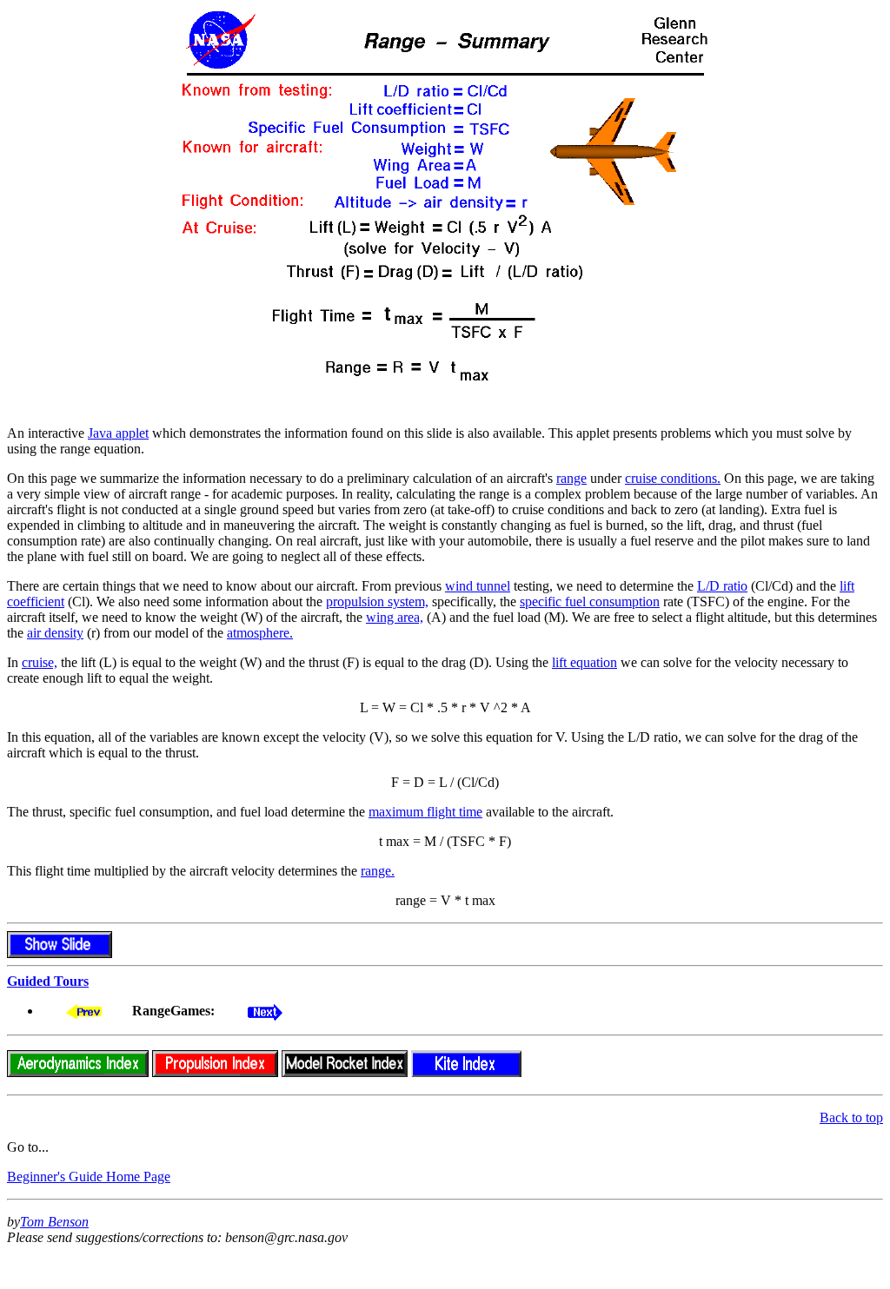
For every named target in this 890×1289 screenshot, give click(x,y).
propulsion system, (377, 601)
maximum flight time (425, 811)
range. (378, 870)
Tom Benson (54, 1221)
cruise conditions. (673, 478)
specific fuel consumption (590, 601)
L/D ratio (722, 585)
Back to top (851, 1117)
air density (55, 632)
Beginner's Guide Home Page (88, 1176)
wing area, (394, 617)
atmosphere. (260, 632)
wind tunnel (477, 585)
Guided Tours (48, 981)
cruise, (39, 662)
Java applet (118, 433)
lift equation (584, 662)
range (571, 478)
